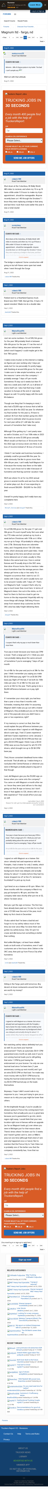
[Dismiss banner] (45, 5)
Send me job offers (24, 158)
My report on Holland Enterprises (28, 1325)
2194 (21, 37)
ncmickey (16, 225)
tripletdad (21, 1315)
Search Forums (9, 21)
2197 (33, 37)
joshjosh (20, 1355)
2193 (17, 37)
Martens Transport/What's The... (30, 1318)
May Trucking (31, 1275)
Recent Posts (22, 21)
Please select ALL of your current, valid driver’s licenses (21, 147)
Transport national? (34, 1283)
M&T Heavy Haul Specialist (17, 1286)
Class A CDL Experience (16, 136)
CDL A (9, 152)
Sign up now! (25, 1259)
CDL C (32, 152)
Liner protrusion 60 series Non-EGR (29, 1348)
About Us (23, 1448)
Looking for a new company (28, 1313)
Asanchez (21, 1381)
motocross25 (18, 53)
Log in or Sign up (38, 11)
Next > (42, 41)
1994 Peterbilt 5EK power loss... (29, 1379)
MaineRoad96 (18, 331)
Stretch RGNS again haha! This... (28, 1353)
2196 (29, 37)
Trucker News (23, 1452)
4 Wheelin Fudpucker (34, 1277)
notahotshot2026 (13, 1390)
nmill (6, 963)
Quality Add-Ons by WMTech (24, 1483)
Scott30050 (23, 1306)
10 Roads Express (27, 1296)
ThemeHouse (38, 1484)
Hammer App (23, 1465)
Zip (6, 126)
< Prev (4, 37)
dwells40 (8, 312)
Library (23, 1456)
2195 (25, 37)
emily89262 (23, 1374)
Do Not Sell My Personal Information (23, 1470)
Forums (7, 14)
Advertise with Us (23, 1460)
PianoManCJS (26, 1299)
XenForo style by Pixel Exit (24, 1481)
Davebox (20, 1410)
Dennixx (13, 508)
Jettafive (20, 1311)
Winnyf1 (7, 508)
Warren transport (36, 1289)
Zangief (22, 508)
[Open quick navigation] (43, 26)
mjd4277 (20, 1367)
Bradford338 (12, 1397)
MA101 (18, 1328)
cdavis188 (16, 179)
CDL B (21, 152)
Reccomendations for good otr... (29, 1407)
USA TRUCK (21, 1308)
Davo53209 (23, 1320)
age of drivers (24, 1372)
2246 (41, 37)
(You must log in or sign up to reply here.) (16, 1242)
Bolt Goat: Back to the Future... (28, 1360)
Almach (19, 1350)
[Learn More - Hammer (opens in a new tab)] (24, 5)
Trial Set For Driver (23, 1365)
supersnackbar (12, 1335)
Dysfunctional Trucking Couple (28, 1400)
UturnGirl (20, 1362)
